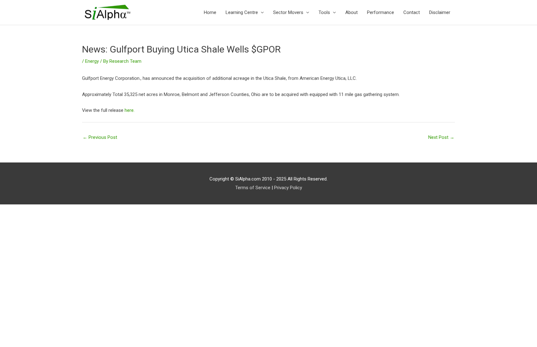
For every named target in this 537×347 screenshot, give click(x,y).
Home (210, 12)
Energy (92, 61)
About (351, 12)
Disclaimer (439, 12)
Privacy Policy (288, 187)
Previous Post (100, 137)
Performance (380, 12)
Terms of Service (252, 187)
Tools (324, 12)
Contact (411, 12)
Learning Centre (242, 12)
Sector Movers (288, 12)
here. (130, 110)
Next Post (441, 137)
